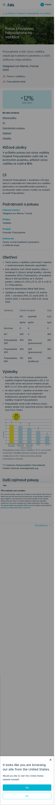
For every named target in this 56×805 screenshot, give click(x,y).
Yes (27, 787)
